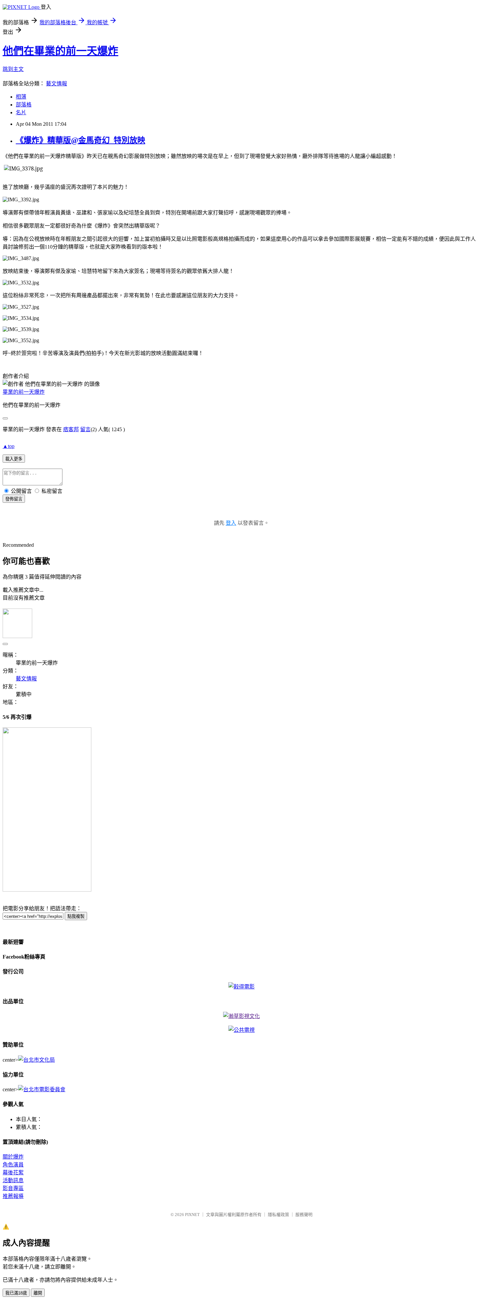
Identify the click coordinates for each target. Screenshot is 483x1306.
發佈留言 (13, 499)
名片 (21, 112)
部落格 (24, 104)
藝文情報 (56, 83)
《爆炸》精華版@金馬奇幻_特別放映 (80, 140)
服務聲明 (303, 1214)
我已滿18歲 (16, 1293)
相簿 (21, 97)
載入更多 (13, 458)
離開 (38, 1293)
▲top (8, 446)
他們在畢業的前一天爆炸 (60, 51)
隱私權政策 (278, 1214)
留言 (85, 429)
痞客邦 (71, 429)
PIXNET (192, 1214)
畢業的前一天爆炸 (24, 392)
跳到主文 (13, 69)
